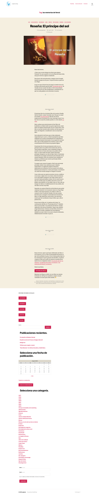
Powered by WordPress (32, 492)
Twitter (22, 314)
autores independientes (25, 416)
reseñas (61, 22)
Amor (20, 415)
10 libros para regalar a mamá (27, 345)
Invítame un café (40, 270)
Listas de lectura (23, 441)
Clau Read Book (44, 116)
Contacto (86, 3)
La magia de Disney (24, 436)
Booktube (41, 281)
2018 (20, 397)
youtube (22, 309)
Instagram (22, 298)
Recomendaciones (48, 283)
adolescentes (34, 22)
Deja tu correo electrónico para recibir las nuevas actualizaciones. (32, 476)
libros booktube (42, 283)
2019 (20, 399)
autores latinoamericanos (25, 418)
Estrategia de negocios (24, 427)
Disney (20, 420)
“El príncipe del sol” (57, 86)
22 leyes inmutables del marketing (27, 407)
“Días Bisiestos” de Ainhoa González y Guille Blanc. (33, 347)
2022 (20, 404)
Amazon (37, 281)
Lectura (61, 282)
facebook (22, 303)
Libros (37, 283)
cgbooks (24, 492)
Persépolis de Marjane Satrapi (27, 337)
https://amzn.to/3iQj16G (49, 249)
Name (22, 467)
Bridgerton (22, 342)
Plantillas (21, 446)
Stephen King (22, 459)
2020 (20, 400)
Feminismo (21, 431)
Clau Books (46, 281)
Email (22, 472)
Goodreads (41, 22)
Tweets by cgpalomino (24, 380)
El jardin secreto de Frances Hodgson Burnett (31, 340)
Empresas (21, 425)
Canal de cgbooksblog (26, 384)
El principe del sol (39, 282)
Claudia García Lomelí (59, 281)
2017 (20, 395)
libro (46, 22)
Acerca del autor (78, 3)
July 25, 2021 (51, 30)
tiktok (21, 320)
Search (20, 324)
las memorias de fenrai (55, 282)
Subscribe (23, 481)
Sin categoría (67, 22)
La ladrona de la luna (47, 282)
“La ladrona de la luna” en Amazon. (48, 262)
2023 (20, 406)
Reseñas (72, 3)
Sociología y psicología (24, 457)
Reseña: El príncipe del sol (49, 26)
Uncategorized (22, 462)
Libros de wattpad (23, 439)
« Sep (32, 375)
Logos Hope (22, 443)
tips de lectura (22, 461)
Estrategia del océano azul (25, 429)
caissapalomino (42, 30)
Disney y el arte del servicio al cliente (28, 422)
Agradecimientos (23, 411)
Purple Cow (22, 448)
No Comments (59, 30)
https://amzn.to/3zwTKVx (49, 110)
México (50, 22)
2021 (29, 22)
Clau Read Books (52, 281)
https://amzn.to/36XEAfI (49, 231)
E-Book (20, 423)
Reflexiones (56, 22)
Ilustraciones (22, 434)
